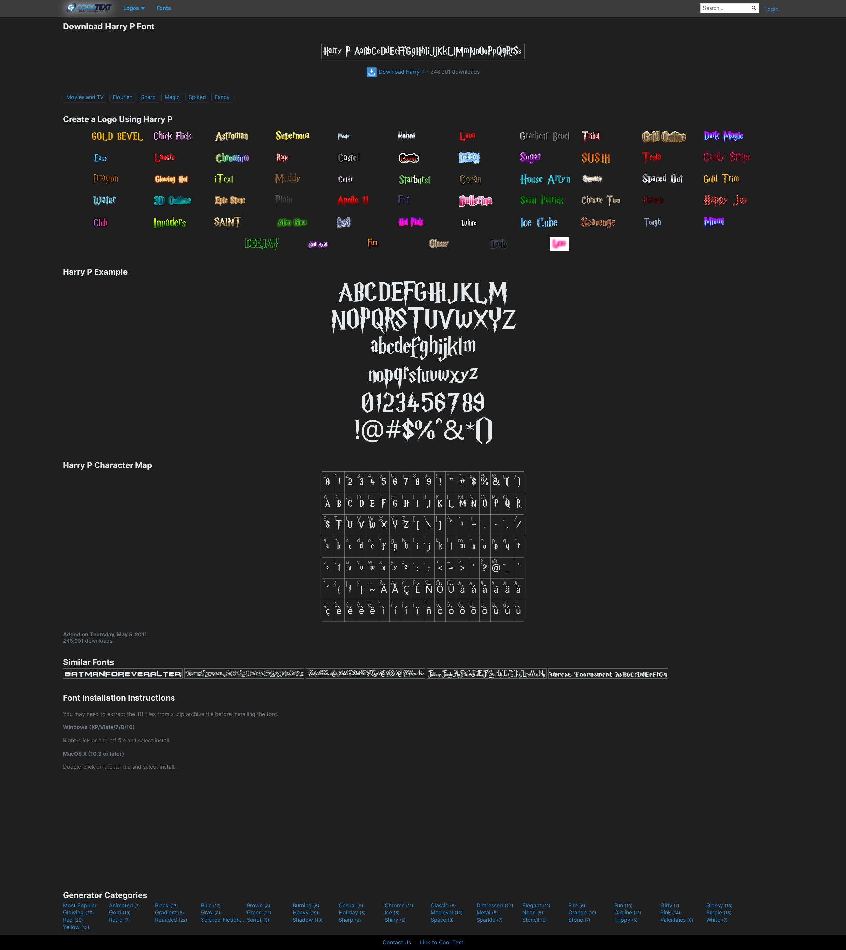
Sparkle (490, 919)
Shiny (395, 919)
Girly (669, 905)
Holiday (352, 912)
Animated (124, 905)
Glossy (719, 905)
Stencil (534, 919)
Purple (719, 912)
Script (258, 919)
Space (442, 919)
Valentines (676, 919)
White (717, 919)
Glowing (78, 912)
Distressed (495, 905)
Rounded (171, 919)
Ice (392, 912)
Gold (120, 912)
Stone (579, 919)
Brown (258, 905)
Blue (211, 905)
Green (259, 912)
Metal (487, 912)
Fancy (222, 97)
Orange (582, 912)
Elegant (536, 905)
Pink (670, 912)
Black (166, 905)
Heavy (305, 912)
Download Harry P (401, 71)
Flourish (122, 97)
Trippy (626, 919)
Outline (627, 912)
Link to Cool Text (441, 942)
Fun (623, 905)
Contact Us (397, 942)
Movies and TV (85, 97)
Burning (306, 905)
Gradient (169, 912)
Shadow (308, 919)
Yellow (76, 927)
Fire (576, 905)
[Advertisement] (31, 120)
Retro (119, 919)
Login (771, 9)
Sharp (148, 97)
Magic (172, 97)
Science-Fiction (223, 919)
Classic (443, 905)
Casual (351, 905)
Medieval (447, 912)
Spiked (197, 97)
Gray (210, 912)
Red (73, 919)
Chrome (399, 905)
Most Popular (79, 905)
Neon (532, 912)
